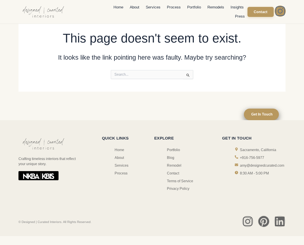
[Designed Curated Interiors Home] (55, 11)
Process (174, 7)
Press (240, 16)
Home (118, 7)
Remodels (215, 7)
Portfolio (194, 7)
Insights (237, 7)
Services (153, 7)
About (134, 7)
